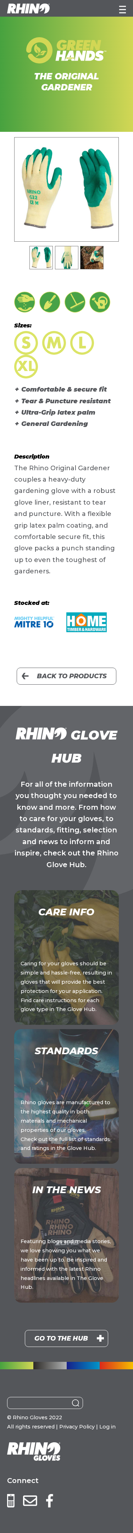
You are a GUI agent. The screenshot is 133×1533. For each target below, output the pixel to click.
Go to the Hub (61, 1338)
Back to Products (72, 676)
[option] (66, 189)
